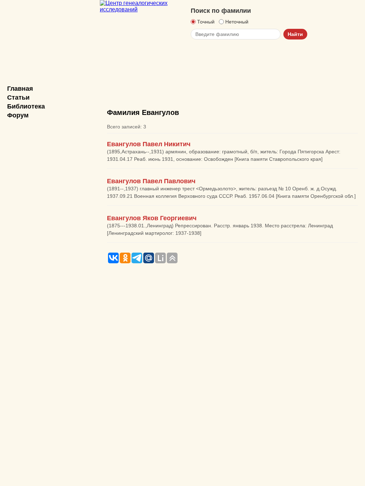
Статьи (18, 97)
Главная (20, 88)
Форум (18, 115)
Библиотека (26, 106)
